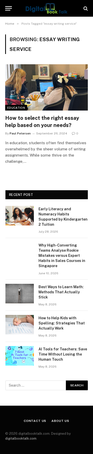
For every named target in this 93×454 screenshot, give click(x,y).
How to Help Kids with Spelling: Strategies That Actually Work (61, 323)
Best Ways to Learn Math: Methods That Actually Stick (61, 292)
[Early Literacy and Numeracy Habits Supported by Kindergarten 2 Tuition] (19, 215)
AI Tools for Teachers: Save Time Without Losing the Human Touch (62, 354)
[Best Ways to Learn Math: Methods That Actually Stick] (19, 293)
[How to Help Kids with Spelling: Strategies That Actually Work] (19, 324)
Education (16, 107)
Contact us (35, 421)
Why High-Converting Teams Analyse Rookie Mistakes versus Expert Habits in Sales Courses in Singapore (61, 255)
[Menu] (8, 8)
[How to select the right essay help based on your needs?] (46, 87)
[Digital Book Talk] (46, 8)
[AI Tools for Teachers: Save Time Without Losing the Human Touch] (19, 356)
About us (60, 421)
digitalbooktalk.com (20, 438)
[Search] (85, 8)
